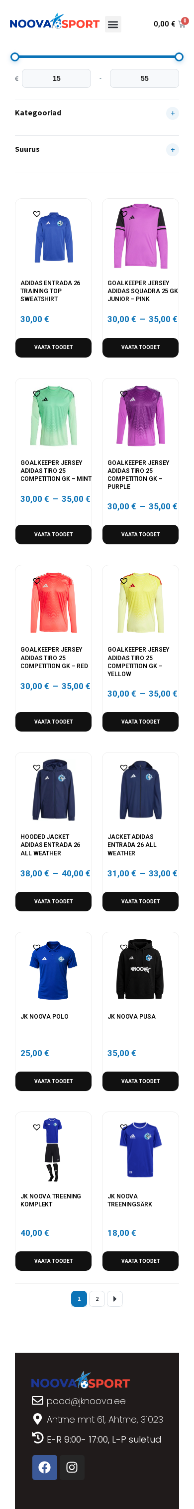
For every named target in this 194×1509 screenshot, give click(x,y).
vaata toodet (53, 1261)
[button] (113, 24)
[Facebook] (44, 1467)
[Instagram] (72, 1467)
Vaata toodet (53, 347)
